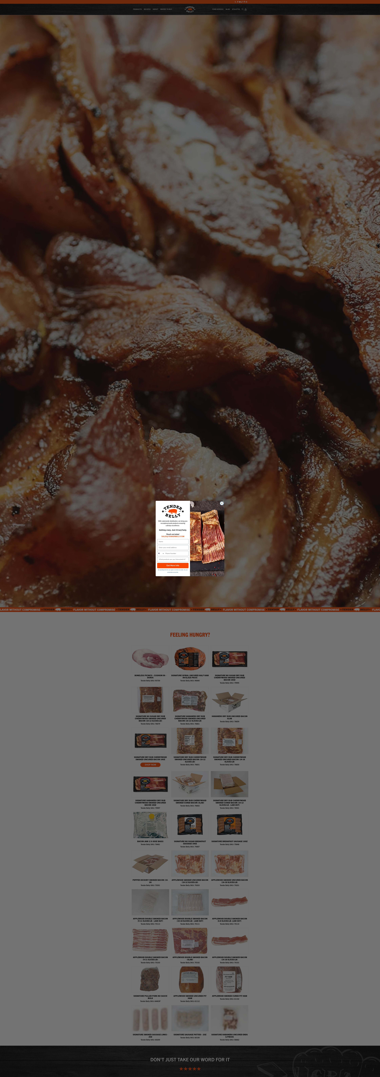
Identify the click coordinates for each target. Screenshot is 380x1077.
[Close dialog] (222, 503)
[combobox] (160, 553)
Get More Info (172, 565)
